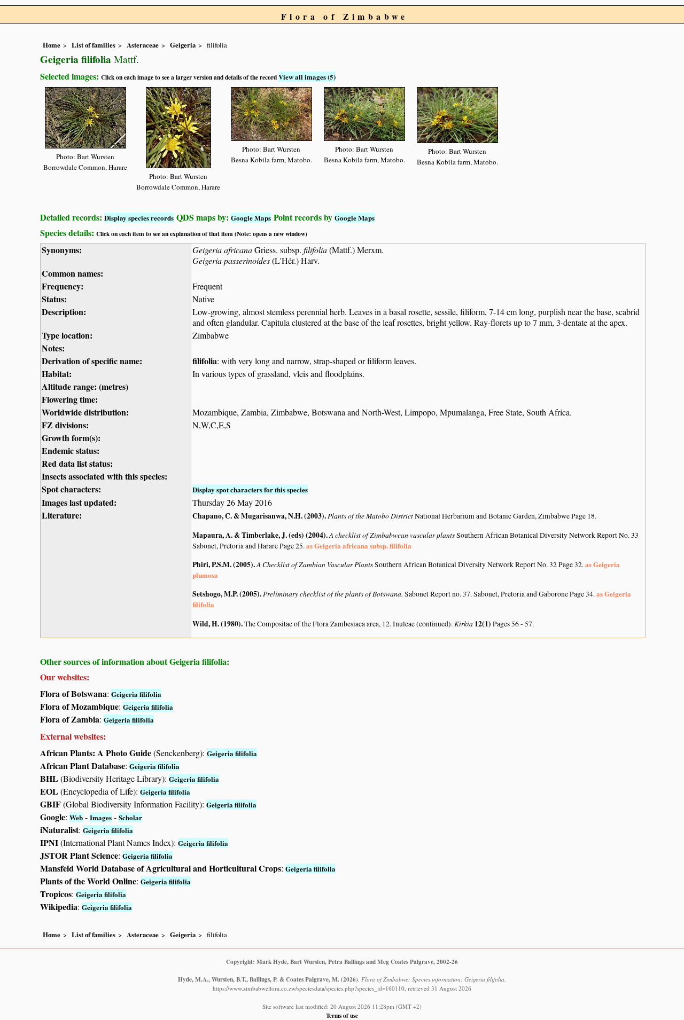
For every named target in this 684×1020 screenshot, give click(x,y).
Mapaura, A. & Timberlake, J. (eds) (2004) (259, 535)
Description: (64, 311)
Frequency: (62, 286)
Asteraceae (143, 45)
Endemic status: (70, 450)
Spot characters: (71, 489)
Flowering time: (70, 399)
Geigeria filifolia (136, 694)
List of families (93, 45)
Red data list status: (77, 463)
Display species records (139, 218)
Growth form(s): (71, 437)
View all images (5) (307, 77)
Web (76, 817)
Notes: (53, 348)
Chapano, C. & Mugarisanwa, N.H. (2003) (258, 516)
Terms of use (342, 1015)
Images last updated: (79, 502)
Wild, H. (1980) (216, 623)
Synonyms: (62, 250)
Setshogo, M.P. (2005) (226, 594)
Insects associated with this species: (104, 476)
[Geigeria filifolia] (85, 116)
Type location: (67, 335)
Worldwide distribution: (85, 412)
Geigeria (183, 45)
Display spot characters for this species (250, 489)
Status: (54, 299)
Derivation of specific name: (92, 361)
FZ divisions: (65, 425)
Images (101, 817)
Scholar (130, 817)
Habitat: (57, 373)
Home (51, 45)
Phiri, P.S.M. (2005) (222, 564)
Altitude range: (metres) (85, 386)
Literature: (62, 515)
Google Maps (251, 218)
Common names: (72, 273)
